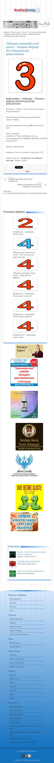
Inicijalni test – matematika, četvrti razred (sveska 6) (24, 295)
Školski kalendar (15, 722)
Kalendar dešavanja (16, 707)
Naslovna (6, 32)
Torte (11, 611)
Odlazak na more (15, 627)
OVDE (41, 152)
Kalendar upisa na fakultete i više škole (23, 742)
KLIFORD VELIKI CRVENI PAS (28, 561)
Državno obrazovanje (17, 659)
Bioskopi (13, 675)
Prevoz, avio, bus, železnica (19, 634)
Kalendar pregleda (16, 718)
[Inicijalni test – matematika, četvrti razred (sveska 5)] (25, 311)
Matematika (42, 32)
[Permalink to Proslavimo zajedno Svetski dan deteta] (12, 576)
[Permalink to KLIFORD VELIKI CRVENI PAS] (12, 567)
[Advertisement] (28, 200)
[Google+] (22, 755)
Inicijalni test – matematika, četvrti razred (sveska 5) (24, 315)
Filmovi (12, 698)
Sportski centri (15, 643)
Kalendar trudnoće (16, 710)
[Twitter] (29, 755)
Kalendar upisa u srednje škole (20, 738)
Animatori (13, 603)
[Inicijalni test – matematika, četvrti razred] (25, 228)
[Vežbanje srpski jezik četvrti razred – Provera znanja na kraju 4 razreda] (25, 249)
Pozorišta (13, 687)
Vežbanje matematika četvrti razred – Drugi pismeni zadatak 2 (24, 275)
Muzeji (12, 683)
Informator (13, 655)
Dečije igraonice (15, 599)
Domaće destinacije (16, 619)
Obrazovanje (15, 32)
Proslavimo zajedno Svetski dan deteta (30, 571)
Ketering (13, 607)
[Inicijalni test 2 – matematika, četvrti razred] (25, 331)
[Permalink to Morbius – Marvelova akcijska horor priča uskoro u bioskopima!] (12, 557)
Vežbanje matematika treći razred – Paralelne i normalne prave (29, 185)
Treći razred (32, 32)
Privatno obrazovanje (17, 663)
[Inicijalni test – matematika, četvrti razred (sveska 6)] (25, 290)
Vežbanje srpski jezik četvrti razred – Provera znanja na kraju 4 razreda (24, 254)
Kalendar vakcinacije (17, 714)
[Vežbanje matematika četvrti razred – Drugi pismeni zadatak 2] (25, 269)
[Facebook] (26, 755)
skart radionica (32, 751)
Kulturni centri (15, 679)
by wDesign (21, 751)
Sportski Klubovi (15, 647)
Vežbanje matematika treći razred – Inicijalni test (20, 179)
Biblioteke (13, 690)
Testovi (24, 32)
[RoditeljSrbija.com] (27, 11)
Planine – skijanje (16, 630)
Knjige (12, 694)
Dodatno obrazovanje (17, 667)
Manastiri (13, 623)
